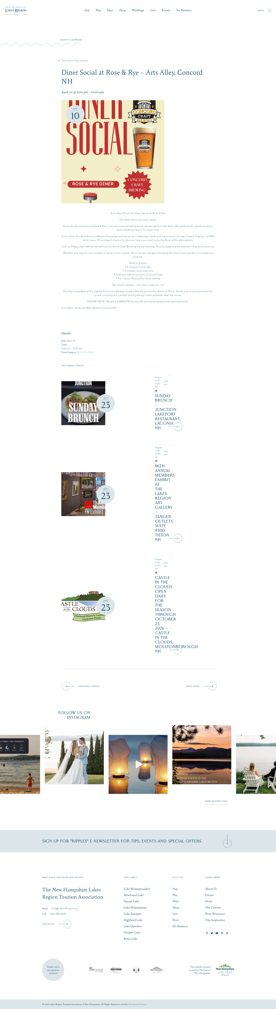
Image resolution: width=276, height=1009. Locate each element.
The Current (213, 907)
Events (166, 10)
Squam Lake (131, 901)
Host (175, 920)
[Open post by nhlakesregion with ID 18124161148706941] (201, 764)
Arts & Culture (85, 352)
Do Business (184, 10)
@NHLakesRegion (216, 801)
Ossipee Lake (132, 932)
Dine (110, 10)
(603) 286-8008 (58, 913)
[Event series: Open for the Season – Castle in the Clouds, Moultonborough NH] (162, 573)
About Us (211, 889)
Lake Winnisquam (135, 907)
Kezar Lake (131, 938)
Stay (87, 10)
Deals (208, 901)
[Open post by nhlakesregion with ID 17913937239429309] (74, 764)
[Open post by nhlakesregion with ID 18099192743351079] (138, 754)
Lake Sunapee (132, 914)
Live (153, 10)
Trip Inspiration (215, 920)
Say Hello (48, 924)
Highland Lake (133, 920)
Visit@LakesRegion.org (64, 908)
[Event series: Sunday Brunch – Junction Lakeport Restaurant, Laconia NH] (162, 391)
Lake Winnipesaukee (137, 889)
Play (98, 10)
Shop (122, 10)
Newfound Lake (134, 895)
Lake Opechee (133, 926)
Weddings (138, 10)
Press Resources (215, 914)
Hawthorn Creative (137, 1004)
